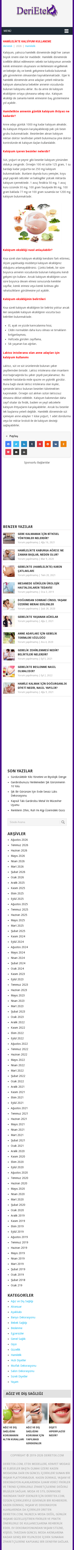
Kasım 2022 (18, 1027)
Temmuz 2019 (19, 1242)
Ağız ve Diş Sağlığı (22, 1301)
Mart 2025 (17, 925)
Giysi (14, 1344)
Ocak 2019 (17, 1274)
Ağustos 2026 (19, 839)
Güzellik (15, 1349)
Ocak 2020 (17, 1210)
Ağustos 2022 (19, 1043)
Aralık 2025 (18, 882)
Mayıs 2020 (18, 1188)
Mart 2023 (17, 1006)
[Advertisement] (37, 493)
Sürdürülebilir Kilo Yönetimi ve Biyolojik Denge (38, 776)
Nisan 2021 (18, 1129)
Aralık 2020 (18, 1151)
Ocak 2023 (17, 1016)
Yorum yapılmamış (28, 542)
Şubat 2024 (18, 963)
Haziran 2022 (19, 1054)
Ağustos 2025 (19, 904)
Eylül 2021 (17, 1102)
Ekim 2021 (17, 1097)
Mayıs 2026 (18, 855)
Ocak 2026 (17, 877)
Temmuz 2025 (19, 909)
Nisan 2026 (18, 861)
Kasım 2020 (18, 1156)
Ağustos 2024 (19, 947)
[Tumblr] (32, 444)
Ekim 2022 (17, 1033)
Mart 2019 (17, 1263)
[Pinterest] (40, 444)
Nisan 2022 (18, 1065)
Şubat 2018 (18, 1280)
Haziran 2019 (19, 1247)
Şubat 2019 (18, 1269)
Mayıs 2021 (18, 1124)
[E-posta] (16, 452)
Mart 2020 (17, 1199)
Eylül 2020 (17, 1167)
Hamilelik (30, 46)
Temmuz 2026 (19, 845)
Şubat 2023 (18, 1011)
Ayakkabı (16, 1312)
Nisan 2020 (18, 1194)
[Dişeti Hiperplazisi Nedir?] (59, 1413)
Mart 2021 (17, 1135)
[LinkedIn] (24, 444)
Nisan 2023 (18, 1000)
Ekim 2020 (17, 1161)
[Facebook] (8, 444)
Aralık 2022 (18, 1022)
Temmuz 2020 (19, 1178)
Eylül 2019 (17, 1231)
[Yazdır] (24, 452)
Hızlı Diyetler (18, 1360)
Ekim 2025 (17, 893)
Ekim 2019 (17, 1226)
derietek (7, 46)
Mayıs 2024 (18, 952)
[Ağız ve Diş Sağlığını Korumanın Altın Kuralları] (13, 1413)
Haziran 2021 (19, 1118)
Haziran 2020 (19, 1183)
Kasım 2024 (18, 936)
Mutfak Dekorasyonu (23, 1365)
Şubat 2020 (18, 1204)
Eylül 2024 (17, 941)
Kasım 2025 (18, 888)
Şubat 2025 (18, 931)
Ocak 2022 (17, 1081)
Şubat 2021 (18, 1140)
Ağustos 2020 (19, 1172)
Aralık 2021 (18, 1086)
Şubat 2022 (18, 1076)
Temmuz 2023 (19, 984)
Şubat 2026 (18, 872)
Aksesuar (16, 1306)
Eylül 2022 (17, 1038)
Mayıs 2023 (18, 995)
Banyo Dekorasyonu (23, 1317)
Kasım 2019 (18, 1221)
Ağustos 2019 (19, 1237)
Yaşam (14, 1381)
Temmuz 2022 (19, 1049)
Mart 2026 (17, 866)
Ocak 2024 (17, 968)
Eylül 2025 (17, 898)
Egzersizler (17, 1333)
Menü (7, 30)
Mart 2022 (17, 1070)
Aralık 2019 (18, 1215)
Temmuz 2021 (19, 1113)
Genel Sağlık (18, 1338)
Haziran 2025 (19, 914)
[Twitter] (16, 444)
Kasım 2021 (18, 1092)
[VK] (55, 444)
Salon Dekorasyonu (22, 1371)
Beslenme (16, 1328)
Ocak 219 (16, 1285)
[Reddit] (48, 444)
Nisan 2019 (18, 1258)
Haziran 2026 (19, 850)
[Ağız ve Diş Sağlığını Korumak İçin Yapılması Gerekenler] (37, 1413)
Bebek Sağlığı (19, 1322)
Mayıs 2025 (18, 920)
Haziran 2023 (19, 990)
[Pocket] (8, 452)
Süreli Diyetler (19, 1376)
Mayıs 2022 (18, 1059)
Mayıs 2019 (18, 1253)
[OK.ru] (63, 444)
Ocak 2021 (17, 1145)
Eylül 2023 (17, 979)
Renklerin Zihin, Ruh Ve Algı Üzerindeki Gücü (38, 810)
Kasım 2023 (18, 974)
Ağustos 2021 (19, 1108)
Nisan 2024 (18, 957)
